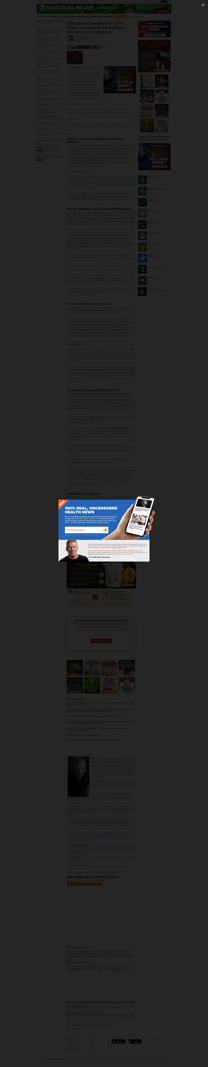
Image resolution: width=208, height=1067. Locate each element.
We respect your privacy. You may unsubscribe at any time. (82, 535)
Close (104, 564)
